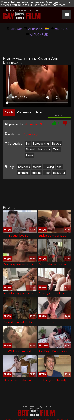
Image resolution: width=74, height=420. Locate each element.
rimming (23, 172)
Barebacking (41, 143)
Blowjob (31, 149)
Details (8, 112)
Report (39, 112)
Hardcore (44, 149)
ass (59, 167)
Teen (56, 149)
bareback (24, 167)
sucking (36, 172)
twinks (37, 167)
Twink (29, 155)
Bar (28, 143)
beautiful (59, 172)
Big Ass (56, 143)
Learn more (58, 4)
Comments (24, 112)
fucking (49, 167)
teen (47, 172)
